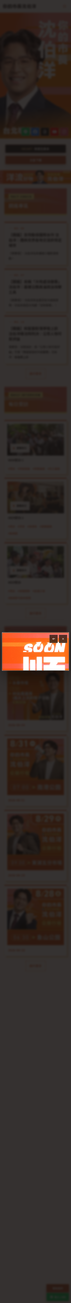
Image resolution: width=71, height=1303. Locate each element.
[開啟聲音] (53, 639)
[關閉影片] (63, 639)
